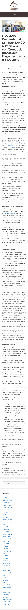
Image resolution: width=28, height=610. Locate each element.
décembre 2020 (7, 519)
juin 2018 (5, 556)
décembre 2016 (7, 587)
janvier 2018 (6, 565)
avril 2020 (6, 527)
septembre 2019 (7, 539)
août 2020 (6, 524)
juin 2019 (5, 546)
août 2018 (6, 553)
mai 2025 (5, 498)
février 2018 (6, 563)
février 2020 (6, 531)
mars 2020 (6, 529)
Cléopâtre (11, 147)
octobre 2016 (7, 592)
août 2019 (6, 541)
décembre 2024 (7, 500)
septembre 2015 (7, 604)
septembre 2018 (7, 551)
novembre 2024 (7, 502)
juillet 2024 (6, 512)
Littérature (6, 468)
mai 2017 (5, 582)
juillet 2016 (6, 597)
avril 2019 (5, 548)
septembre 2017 (7, 573)
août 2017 (6, 575)
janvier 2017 (6, 585)
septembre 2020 (7, 522)
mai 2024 (5, 514)
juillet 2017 (6, 577)
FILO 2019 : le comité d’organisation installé (15, 474)
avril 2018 (5, 558)
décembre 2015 (7, 599)
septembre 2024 (7, 507)
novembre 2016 (7, 590)
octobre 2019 (7, 536)
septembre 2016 (7, 594)
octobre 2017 (6, 570)
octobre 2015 (6, 602)
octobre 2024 (7, 505)
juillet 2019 (6, 544)
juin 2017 (5, 580)
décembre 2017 (7, 568)
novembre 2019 (7, 534)
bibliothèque (10, 145)
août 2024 (6, 510)
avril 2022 (6, 517)
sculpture (21, 143)
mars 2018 (6, 560)
